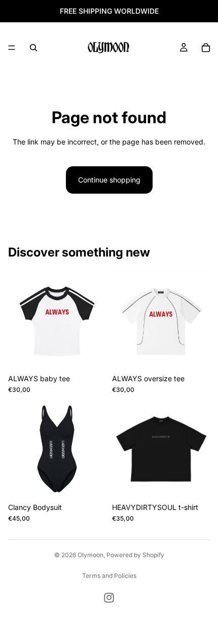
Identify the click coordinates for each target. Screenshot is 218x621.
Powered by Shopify (135, 555)
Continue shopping (109, 179)
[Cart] (206, 47)
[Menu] (11, 47)
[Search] (33, 47)
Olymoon (90, 555)
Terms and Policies (109, 575)
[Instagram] (109, 598)
